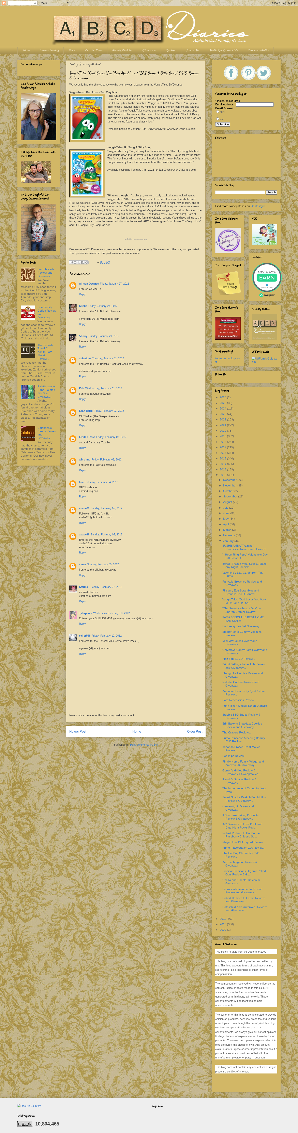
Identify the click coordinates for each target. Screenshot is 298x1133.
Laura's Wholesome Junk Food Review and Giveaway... (242, 890)
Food (72, 50)
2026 (223, 397)
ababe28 (84, 508)
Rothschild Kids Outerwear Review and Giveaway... (244, 908)
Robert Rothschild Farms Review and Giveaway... (243, 899)
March (227, 529)
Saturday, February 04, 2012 (101, 482)
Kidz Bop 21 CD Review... (238, 658)
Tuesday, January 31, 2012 (108, 358)
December (230, 479)
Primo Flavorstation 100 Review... (243, 847)
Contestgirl (258, 206)
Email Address (225, 104)
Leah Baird (86, 410)
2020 (223, 430)
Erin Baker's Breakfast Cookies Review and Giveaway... (242, 725)
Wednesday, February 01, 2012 (103, 388)
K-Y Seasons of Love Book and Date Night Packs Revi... (242, 825)
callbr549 (84, 635)
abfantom (85, 358)
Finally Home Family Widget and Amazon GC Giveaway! (243, 763)
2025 (223, 403)
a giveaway (136, 239)
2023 (223, 414)
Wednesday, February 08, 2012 (111, 613)
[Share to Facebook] (83, 262)
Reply (82, 294)
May (226, 518)
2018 (223, 441)
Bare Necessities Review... (239, 700)
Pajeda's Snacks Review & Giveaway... (239, 781)
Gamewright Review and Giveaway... (238, 808)
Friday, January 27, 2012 (114, 283)
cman (82, 564)
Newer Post (77, 731)
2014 (223, 464)
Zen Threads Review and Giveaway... (46, 273)
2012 (223, 475)
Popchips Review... (234, 755)
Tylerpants (85, 613)
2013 (223, 469)
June (226, 513)
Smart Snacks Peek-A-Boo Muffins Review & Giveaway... (244, 799)
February (229, 535)
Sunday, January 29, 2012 (104, 336)
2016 (223, 452)
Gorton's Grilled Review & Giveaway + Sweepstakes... (241, 772)
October (228, 491)
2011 (223, 918)
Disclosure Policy (258, 50)
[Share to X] (79, 262)
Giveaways (149, 50)
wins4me (84, 459)
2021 (223, 425)
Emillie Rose (87, 437)
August (228, 502)
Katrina (83, 586)
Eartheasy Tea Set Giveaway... (242, 626)
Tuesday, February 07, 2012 (105, 586)
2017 (223, 447)
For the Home (93, 50)
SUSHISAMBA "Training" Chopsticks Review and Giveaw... (245, 547)
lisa (81, 482)
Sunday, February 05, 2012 (106, 508)
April (226, 524)
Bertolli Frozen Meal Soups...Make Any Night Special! (244, 565)
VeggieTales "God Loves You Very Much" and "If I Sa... (244, 601)
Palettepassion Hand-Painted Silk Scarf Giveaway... (47, 391)
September (230, 496)
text (222, 119)
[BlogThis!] (75, 262)
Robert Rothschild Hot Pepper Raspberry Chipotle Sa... (241, 835)
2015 (223, 458)
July (226, 507)
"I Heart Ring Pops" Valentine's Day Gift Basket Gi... (245, 556)
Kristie (83, 306)
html (222, 112)
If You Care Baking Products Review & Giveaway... (240, 816)
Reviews (171, 50)
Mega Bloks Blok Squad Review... (243, 842)
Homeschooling (49, 50)
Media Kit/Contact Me (223, 50)
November (230, 485)
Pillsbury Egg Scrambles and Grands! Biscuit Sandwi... (240, 592)
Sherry (83, 336)
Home (26, 50)
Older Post (194, 731)
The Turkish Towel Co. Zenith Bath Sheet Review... (45, 351)
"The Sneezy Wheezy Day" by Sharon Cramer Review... (241, 610)
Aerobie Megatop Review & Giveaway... (239, 863)
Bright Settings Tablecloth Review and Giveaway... (243, 666)
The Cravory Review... (236, 732)
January (228, 541)
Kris (81, 388)
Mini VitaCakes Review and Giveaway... (239, 642)
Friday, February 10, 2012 (107, 635)
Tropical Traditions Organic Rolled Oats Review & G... (244, 872)
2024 (223, 408)
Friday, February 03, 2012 (109, 410)
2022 (223, 419)
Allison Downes (89, 283)
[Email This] (71, 262)
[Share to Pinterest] (87, 262)
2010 (223, 924)
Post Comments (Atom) (144, 744)
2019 (223, 436)
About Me (192, 50)
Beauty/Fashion (122, 50)
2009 (223, 929)
